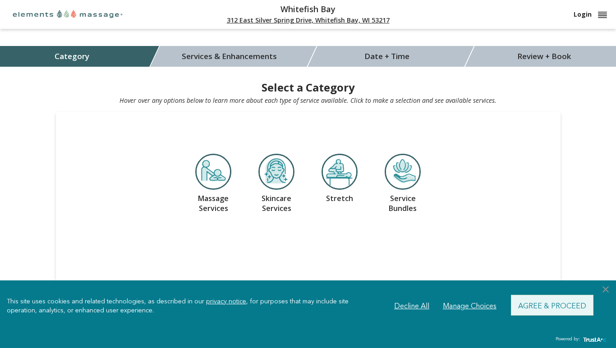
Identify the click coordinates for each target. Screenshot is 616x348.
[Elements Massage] (67, 13)
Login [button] (583, 14)
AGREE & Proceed (552, 305)
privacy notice (226, 300)
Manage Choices (469, 305)
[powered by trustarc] (593, 339)
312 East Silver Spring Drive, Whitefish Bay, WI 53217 (308, 20)
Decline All (411, 305)
